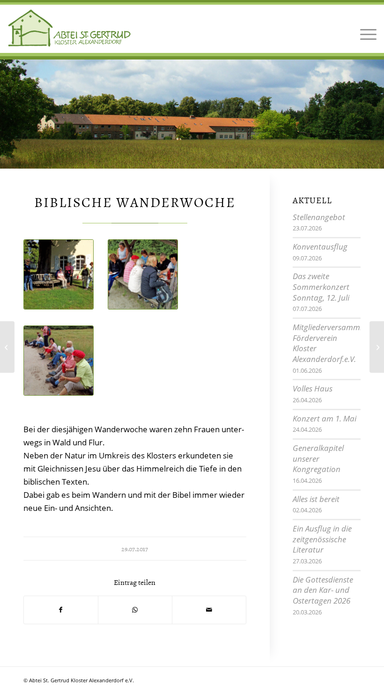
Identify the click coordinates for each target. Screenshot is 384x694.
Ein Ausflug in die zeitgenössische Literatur (322, 539)
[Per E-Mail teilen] (209, 609)
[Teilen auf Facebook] (61, 609)
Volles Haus (312, 388)
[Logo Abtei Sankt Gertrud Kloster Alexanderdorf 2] (69, 28)
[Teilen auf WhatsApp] (135, 609)
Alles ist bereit (316, 499)
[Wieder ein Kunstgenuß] (7, 347)
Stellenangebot (319, 217)
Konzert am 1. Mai (324, 418)
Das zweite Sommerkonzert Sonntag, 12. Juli (321, 287)
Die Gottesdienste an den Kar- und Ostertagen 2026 (323, 590)
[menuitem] (366, 28)
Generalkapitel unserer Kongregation (318, 458)
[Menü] (366, 28)
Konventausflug (320, 246)
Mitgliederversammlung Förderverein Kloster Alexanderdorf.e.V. (334, 343)
